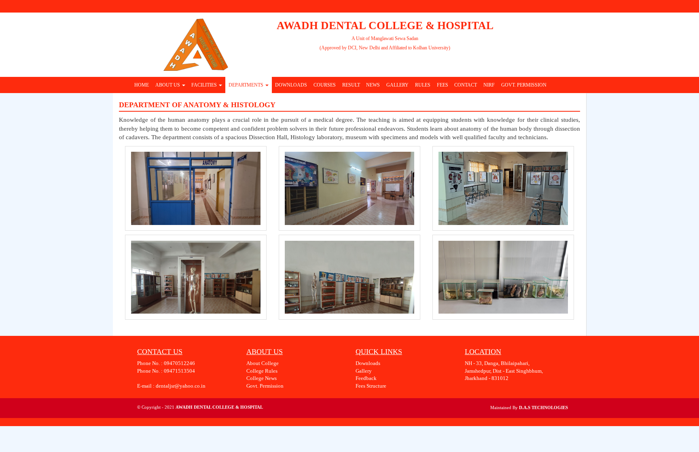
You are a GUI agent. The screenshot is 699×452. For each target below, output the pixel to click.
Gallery (364, 371)
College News (261, 378)
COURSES (324, 85)
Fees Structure (371, 386)
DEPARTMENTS (247, 85)
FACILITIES (204, 85)
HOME (141, 85)
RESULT (351, 85)
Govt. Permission (265, 386)
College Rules (261, 371)
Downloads (368, 363)
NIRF (489, 85)
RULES (422, 85)
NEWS (373, 85)
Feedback (366, 378)
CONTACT (465, 85)
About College (262, 363)
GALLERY (397, 85)
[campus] (196, 188)
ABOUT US (168, 85)
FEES (442, 85)
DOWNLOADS (291, 85)
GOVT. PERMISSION (523, 85)
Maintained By (504, 407)
